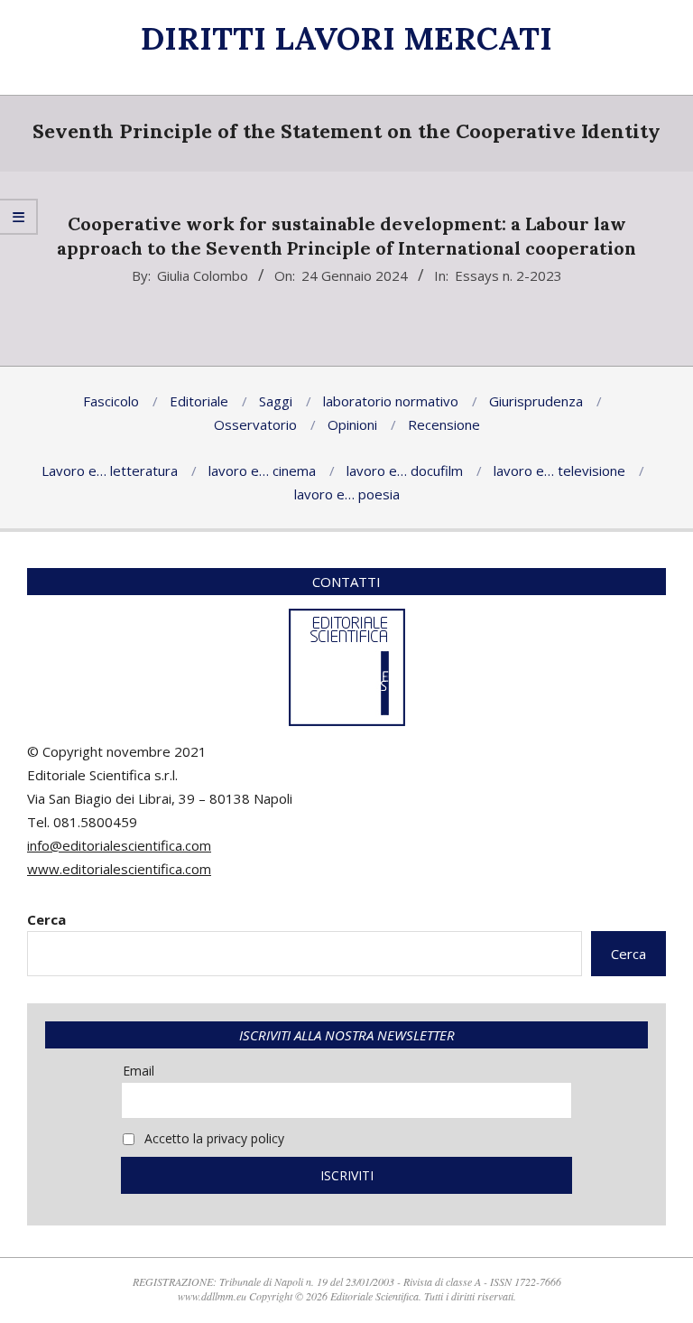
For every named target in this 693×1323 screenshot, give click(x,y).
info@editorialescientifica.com (119, 845)
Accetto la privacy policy (212, 1138)
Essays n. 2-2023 (508, 275)
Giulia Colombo (202, 275)
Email (138, 1070)
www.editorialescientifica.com (119, 869)
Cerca (46, 919)
